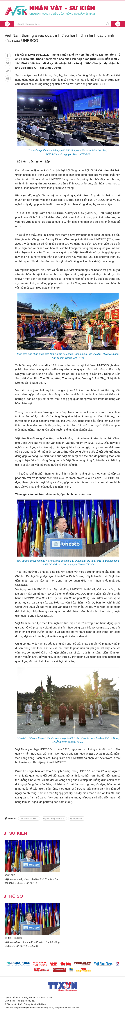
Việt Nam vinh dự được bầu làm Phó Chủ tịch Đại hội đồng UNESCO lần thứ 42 (31, 881)
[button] (117, 24)
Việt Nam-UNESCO (29, 818)
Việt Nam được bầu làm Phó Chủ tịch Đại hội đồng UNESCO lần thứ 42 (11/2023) (32, 944)
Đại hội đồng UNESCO (54, 818)
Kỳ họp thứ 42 (77, 818)
